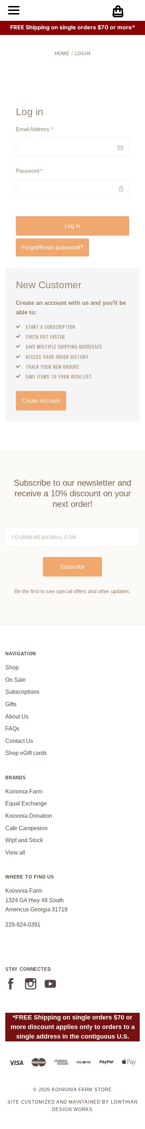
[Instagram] (30, 988)
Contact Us (19, 741)
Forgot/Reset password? (52, 247)
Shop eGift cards (26, 753)
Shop (12, 667)
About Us (17, 717)
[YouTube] (50, 988)
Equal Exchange (26, 803)
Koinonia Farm (23, 791)
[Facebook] (11, 988)
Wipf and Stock (24, 840)
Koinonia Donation (28, 816)
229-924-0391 (22, 925)
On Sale (15, 680)
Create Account (41, 401)
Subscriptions (22, 692)
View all (15, 853)
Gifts (11, 704)
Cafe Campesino (26, 828)
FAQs (12, 729)
